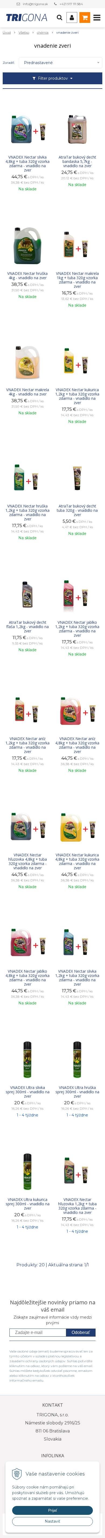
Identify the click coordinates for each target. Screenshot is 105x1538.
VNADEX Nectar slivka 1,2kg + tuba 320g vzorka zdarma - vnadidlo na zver (77, 977)
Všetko (24, 32)
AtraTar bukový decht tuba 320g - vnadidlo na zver (77, 510)
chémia (42, 32)
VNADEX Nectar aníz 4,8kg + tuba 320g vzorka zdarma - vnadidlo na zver (77, 745)
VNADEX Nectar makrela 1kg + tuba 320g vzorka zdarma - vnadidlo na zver (77, 280)
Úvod (7, 32)
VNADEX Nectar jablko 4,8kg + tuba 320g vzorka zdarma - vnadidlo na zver (27, 977)
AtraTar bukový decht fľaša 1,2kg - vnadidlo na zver (27, 626)
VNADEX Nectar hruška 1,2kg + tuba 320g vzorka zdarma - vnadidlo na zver (27, 512)
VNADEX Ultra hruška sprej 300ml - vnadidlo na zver (77, 1091)
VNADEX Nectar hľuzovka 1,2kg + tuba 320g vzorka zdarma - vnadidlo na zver (77, 1206)
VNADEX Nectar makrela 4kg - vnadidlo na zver (27, 392)
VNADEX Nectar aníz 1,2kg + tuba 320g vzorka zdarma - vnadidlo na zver (27, 745)
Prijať (52, 1510)
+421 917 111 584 (71, 4)
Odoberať (81, 1332)
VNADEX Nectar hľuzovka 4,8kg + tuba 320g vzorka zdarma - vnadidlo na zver (27, 861)
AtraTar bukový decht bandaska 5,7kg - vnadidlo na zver (77, 161)
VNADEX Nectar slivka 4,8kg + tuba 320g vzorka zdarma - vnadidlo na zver (27, 163)
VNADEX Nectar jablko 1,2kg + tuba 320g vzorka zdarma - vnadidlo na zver (77, 628)
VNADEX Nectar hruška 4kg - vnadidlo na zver (27, 275)
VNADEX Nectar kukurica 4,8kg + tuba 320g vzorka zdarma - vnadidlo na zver (77, 861)
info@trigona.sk (35, 4)
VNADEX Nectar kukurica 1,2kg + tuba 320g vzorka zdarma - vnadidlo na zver (77, 396)
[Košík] (84, 17)
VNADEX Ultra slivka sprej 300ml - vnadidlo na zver (28, 1091)
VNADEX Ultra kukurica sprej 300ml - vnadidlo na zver (28, 1203)
